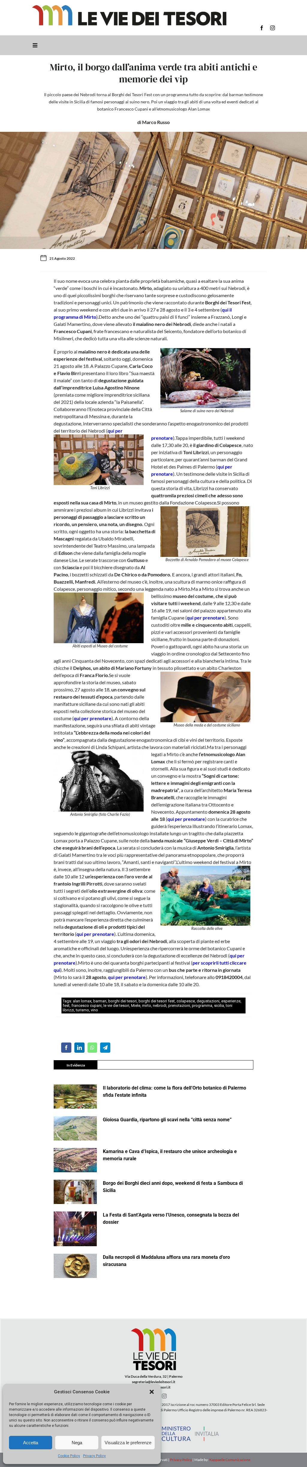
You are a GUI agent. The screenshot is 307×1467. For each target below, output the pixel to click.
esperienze (230, 1001)
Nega (77, 1442)
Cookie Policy (69, 1456)
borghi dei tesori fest (157, 1001)
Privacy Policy (94, 1456)
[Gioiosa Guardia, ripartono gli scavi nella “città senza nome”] (75, 1128)
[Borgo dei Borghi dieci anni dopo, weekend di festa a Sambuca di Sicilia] (75, 1192)
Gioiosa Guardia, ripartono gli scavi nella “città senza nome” (167, 1119)
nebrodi (159, 1005)
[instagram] (272, 27)
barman (99, 1001)
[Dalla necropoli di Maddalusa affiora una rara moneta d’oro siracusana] (75, 1266)
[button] (152, 1392)
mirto (146, 1005)
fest (66, 1005)
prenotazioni (179, 1005)
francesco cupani (86, 1005)
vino (94, 1010)
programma (202, 1005)
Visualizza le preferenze (128, 1442)
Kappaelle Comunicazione (229, 1459)
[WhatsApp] (92, 1047)
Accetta (30, 1442)
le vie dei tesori (116, 1005)
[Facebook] (66, 1047)
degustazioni (208, 1001)
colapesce (186, 1001)
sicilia (219, 1005)
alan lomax (82, 1001)
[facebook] (261, 27)
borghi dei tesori (122, 1001)
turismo (82, 1010)
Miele (135, 1005)
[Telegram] (105, 1047)
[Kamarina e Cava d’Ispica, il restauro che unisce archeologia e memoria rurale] (75, 1160)
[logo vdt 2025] (129, 7)
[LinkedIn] (79, 1047)
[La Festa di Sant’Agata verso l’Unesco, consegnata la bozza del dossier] (75, 1228)
